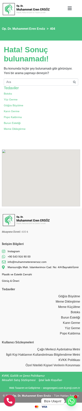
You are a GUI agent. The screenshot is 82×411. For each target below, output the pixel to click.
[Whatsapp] (71, 401)
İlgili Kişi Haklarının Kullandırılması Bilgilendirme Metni (43, 354)
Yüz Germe (11, 99)
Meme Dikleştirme (15, 128)
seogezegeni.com (53, 387)
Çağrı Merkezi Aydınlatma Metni (58, 349)
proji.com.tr (73, 387)
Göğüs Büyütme (13, 105)
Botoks (8, 93)
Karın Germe (11, 111)
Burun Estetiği (12, 122)
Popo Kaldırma (13, 117)
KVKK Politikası (69, 360)
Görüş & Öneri (10, 280)
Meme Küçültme (69, 306)
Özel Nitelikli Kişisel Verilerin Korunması (53, 365)
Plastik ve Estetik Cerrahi (17, 274)
